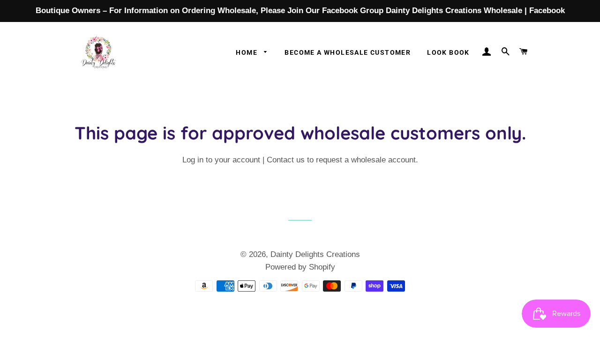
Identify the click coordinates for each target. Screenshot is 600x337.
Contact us (286, 159)
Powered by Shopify (300, 267)
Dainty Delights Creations (315, 254)
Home (247, 52)
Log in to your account (221, 159)
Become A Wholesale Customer (348, 52)
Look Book (448, 52)
